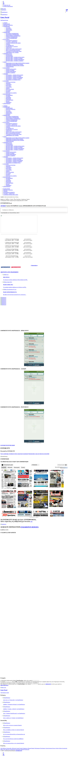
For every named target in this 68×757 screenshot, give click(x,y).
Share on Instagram (16, 267)
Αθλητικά (14, 748)
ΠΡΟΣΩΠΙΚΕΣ (9, 95)
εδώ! (31, 521)
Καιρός (32, 748)
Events (20, 748)
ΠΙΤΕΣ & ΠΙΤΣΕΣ (10, 89)
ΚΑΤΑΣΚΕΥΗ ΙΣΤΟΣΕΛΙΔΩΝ (8, 445)
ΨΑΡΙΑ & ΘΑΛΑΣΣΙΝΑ (11, 92)
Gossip (17, 748)
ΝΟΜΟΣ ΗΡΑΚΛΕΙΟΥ (11, 69)
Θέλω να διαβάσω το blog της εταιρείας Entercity (13, 729)
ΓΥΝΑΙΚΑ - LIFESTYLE (11, 41)
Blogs (2, 749)
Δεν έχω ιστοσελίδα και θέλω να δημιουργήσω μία (14, 734)
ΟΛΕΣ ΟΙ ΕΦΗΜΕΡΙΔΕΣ (11, 38)
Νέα (1, 748)
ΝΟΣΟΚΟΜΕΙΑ (9, 56)
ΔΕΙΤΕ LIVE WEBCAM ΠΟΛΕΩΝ (14, 48)
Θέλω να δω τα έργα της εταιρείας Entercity (12, 725)
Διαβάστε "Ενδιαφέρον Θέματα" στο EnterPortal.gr (14, 704)
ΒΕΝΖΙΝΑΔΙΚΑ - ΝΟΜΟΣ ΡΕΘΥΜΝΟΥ (15, 59)
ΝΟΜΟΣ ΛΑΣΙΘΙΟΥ (10, 72)
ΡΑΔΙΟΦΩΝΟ (9, 272)
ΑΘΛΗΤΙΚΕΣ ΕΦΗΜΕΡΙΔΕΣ (12, 34)
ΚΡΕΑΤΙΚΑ (8, 85)
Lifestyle (22, 749)
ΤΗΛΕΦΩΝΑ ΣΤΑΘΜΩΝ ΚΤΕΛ (13, 79)
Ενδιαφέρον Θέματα (27, 748)
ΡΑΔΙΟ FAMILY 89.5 (8, 284)
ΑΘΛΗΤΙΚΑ (8, 28)
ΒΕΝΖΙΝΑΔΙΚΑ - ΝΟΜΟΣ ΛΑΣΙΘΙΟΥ (14, 60)
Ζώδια (60, 748)
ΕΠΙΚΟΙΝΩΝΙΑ (6, 103)
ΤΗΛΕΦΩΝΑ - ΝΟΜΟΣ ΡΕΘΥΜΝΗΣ (14, 77)
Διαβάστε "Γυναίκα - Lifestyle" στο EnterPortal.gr (13, 708)
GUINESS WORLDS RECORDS (13, 43)
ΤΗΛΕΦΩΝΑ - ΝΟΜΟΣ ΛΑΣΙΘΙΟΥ (14, 78)
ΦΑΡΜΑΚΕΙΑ (9, 54)
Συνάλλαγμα (12, 749)
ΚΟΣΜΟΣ (8, 31)
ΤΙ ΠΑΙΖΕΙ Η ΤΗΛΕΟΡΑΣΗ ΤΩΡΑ (14, 51)
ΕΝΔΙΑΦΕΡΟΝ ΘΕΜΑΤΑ (11, 40)
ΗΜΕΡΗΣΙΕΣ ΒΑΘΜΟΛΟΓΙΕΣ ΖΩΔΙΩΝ (15, 65)
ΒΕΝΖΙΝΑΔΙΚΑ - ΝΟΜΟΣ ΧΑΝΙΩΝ (14, 58)
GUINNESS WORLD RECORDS (10, 194)
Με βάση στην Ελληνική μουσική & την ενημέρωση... (14, 294)
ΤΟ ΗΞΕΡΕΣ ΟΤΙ (10, 45)
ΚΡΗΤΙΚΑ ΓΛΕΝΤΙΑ (8, 25)
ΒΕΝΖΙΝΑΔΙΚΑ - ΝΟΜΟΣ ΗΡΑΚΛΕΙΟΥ (15, 57)
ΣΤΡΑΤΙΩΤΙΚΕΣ (9, 100)
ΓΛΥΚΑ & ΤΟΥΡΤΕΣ (10, 82)
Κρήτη (57, 748)
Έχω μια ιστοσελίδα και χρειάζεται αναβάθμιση (13, 738)
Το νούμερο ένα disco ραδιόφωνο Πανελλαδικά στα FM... (15, 279)
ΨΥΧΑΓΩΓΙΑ (6, 39)
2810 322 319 (7, 5)
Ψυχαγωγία (26, 749)
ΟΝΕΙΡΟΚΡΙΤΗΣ (10, 66)
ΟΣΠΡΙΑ (8, 88)
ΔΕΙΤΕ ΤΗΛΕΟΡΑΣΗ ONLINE (13, 50)
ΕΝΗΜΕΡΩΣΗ (6, 26)
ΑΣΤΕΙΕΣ (8, 96)
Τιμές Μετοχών (6, 749)
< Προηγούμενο (34, 265)
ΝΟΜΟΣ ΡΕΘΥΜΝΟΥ (11, 71)
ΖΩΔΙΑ (4, 62)
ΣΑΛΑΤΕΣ (8, 90)
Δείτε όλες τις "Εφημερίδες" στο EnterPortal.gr (13, 700)
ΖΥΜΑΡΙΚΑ (9, 84)
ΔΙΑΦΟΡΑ (8, 83)
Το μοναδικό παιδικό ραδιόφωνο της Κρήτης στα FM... (14, 287)
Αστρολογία (64, 748)
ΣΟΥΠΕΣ (8, 91)
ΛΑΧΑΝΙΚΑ (9, 86)
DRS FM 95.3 (6, 277)
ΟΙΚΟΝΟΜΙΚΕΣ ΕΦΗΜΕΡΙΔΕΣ (13, 35)
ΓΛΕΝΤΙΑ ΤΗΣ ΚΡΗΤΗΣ (20, 198)
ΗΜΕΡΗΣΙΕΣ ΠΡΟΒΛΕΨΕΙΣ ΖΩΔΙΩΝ (14, 64)
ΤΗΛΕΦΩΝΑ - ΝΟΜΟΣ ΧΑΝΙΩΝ (13, 76)
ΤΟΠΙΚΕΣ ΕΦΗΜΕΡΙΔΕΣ (11, 37)
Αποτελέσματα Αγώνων (50, 748)
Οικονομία (18, 749)
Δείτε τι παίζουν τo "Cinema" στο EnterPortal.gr (13, 717)
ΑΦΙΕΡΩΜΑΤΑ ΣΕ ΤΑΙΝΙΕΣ (12, 52)
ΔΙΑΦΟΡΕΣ (8, 97)
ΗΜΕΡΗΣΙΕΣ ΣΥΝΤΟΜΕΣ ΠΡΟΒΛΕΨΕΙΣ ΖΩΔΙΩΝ (17, 63)
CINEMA (8, 44)
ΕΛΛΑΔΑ (8, 27)
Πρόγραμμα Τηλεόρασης (40, 748)
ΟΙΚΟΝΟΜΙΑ (9, 29)
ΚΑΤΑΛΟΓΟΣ (6, 67)
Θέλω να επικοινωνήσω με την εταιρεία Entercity (13, 743)
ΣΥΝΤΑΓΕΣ (6, 81)
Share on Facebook (6, 267)
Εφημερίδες (9, 748)
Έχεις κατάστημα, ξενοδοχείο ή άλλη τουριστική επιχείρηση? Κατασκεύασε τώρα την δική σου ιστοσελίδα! (25, 453)
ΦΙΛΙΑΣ (7, 101)
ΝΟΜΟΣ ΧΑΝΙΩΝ (10, 70)
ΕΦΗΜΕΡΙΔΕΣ (6, 32)
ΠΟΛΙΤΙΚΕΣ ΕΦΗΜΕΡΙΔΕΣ (12, 33)
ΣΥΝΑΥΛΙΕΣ (11, 198)
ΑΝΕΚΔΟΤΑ (9, 47)
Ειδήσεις (4, 748)
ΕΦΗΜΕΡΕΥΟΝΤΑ (7, 53)
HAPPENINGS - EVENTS (12, 46)
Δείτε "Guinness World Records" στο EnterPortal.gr (14, 713)
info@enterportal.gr (8, 6)
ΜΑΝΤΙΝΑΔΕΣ (6, 94)
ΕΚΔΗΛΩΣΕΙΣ (6, 24)
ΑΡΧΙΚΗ (5, 22)
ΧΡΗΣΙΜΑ (5, 73)
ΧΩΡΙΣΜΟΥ (8, 102)
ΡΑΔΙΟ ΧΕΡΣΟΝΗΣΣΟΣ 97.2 (10, 292)
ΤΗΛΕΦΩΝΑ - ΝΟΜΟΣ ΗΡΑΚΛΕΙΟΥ (14, 75)
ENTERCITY (36, 680)
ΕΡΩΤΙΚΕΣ (8, 98)
